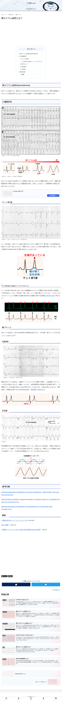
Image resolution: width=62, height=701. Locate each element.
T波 (12, 246)
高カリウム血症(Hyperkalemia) (29, 53)
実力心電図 (5, 525)
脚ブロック (25, 64)
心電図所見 (23, 56)
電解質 (10, 576)
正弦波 (23, 69)
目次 (28, 49)
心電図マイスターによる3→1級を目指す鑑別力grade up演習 (21, 529)
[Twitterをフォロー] (46, 584)
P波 (21, 387)
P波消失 (24, 66)
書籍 (23, 74)
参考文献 (22, 72)
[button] (57, 355)
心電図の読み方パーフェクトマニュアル (14, 520)
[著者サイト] (16, 584)
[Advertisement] (31, 32)
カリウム (5, 576)
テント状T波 (25, 59)
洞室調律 (33, 389)
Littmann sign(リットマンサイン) (32, 61)
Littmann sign (50, 295)
